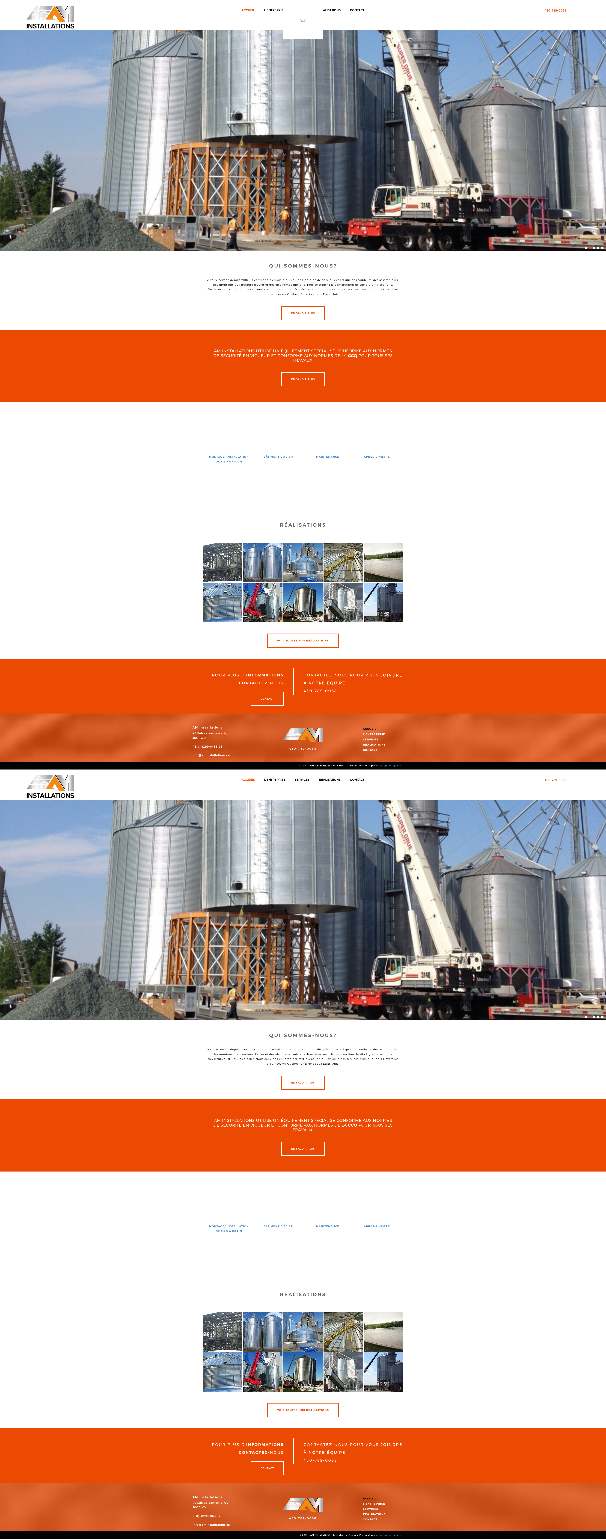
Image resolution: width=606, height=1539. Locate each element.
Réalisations (374, 744)
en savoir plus (303, 313)
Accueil (369, 728)
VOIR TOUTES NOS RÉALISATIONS (303, 640)
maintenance (327, 456)
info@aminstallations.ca (211, 755)
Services (370, 739)
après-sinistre (377, 456)
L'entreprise (374, 734)
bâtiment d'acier (278, 456)
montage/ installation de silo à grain (229, 459)
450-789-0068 (303, 748)
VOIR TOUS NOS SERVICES (303, 483)
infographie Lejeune (388, 765)
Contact (267, 698)
